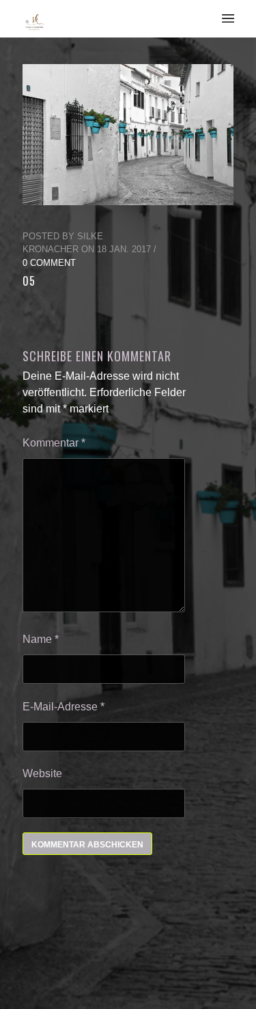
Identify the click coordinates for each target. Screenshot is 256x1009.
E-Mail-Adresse (63, 706)
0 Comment (49, 263)
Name (41, 639)
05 (29, 281)
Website (42, 773)
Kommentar (54, 443)
